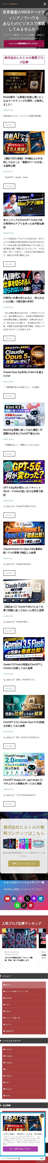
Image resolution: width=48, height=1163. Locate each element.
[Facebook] (14, 898)
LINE (7, 1082)
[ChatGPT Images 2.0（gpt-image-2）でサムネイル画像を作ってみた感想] (24, 774)
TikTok (7, 1096)
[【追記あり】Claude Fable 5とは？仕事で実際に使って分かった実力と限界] (24, 601)
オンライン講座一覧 (12, 1018)
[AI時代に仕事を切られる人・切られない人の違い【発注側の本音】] (24, 292)
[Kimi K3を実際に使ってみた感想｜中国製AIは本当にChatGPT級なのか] (24, 424)
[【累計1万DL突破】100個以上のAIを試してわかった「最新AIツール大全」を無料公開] (24, 153)
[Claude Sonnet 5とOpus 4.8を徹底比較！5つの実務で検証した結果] (24, 543)
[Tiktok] (24, 905)
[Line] (17, 905)
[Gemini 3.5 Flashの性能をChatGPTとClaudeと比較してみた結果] (24, 659)
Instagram (9, 1063)
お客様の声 (9, 1031)
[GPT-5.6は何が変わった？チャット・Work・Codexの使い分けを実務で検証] (24, 482)
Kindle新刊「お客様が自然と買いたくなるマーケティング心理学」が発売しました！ (23, 101)
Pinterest (8, 1089)
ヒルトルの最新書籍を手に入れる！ (24, 43)
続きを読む (9, 125)
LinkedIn (8, 1076)
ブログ (7, 1005)
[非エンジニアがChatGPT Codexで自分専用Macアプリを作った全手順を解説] (24, 214)
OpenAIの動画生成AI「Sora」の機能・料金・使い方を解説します (18, 958)
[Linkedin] (40, 898)
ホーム (7, 985)
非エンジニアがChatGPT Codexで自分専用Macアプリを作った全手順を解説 (23, 223)
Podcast (8, 1011)
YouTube (8, 1049)
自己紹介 (8, 998)
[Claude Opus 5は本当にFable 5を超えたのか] (24, 366)
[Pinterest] (30, 905)
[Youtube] (7, 898)
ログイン (8, 1024)
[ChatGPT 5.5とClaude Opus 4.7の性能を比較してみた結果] (24, 717)
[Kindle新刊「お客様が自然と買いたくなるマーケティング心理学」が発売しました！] (24, 92)
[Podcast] (34, 898)
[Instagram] (20, 898)
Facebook (8, 1056)
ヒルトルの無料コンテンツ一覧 (16, 991)
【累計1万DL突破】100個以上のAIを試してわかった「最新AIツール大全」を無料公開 (23, 162)
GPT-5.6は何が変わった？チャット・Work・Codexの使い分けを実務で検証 (23, 491)
